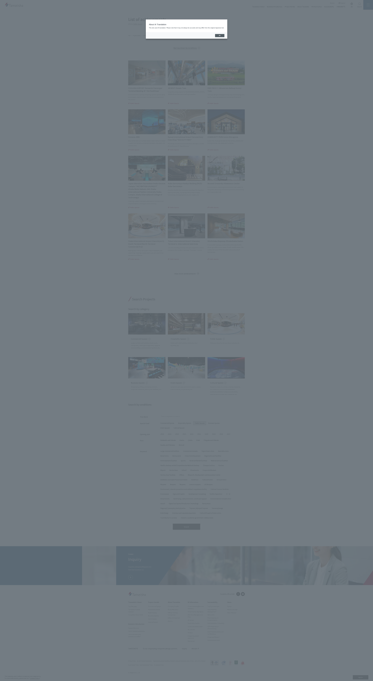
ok (220, 35)
